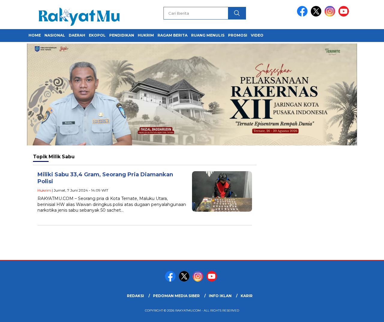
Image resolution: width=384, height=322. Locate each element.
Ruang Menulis (207, 35)
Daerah (77, 35)
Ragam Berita (173, 35)
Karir (247, 296)
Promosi (237, 35)
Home (34, 35)
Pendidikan (121, 35)
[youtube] (344, 15)
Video (257, 35)
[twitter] (317, 15)
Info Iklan (220, 296)
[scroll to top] (367, 313)
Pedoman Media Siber (176, 296)
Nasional (54, 35)
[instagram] (331, 15)
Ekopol (97, 35)
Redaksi (135, 296)
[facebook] (303, 15)
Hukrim (146, 35)
